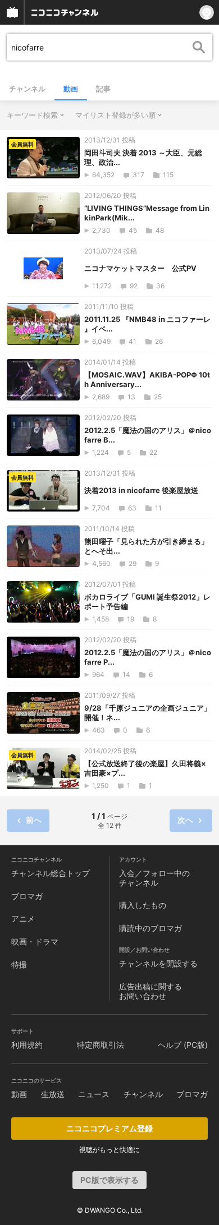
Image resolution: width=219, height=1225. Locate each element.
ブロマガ (27, 896)
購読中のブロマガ (150, 928)
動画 (70, 88)
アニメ (23, 918)
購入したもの (142, 905)
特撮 (19, 964)
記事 (103, 88)
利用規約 (27, 1044)
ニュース (94, 1094)
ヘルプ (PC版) (183, 1044)
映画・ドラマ (34, 941)
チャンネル (27, 88)
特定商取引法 (100, 1044)
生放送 (53, 1094)
